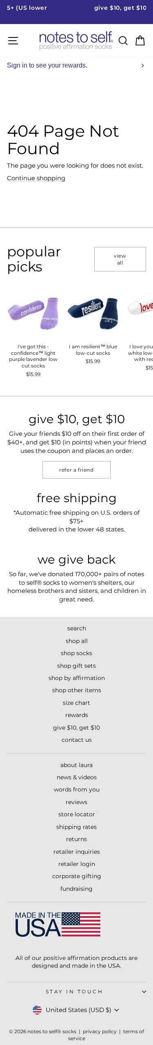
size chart (76, 703)
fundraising (76, 888)
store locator (76, 814)
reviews (76, 802)
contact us (77, 740)
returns (76, 839)
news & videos (77, 777)
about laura (76, 765)
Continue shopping (36, 178)
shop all (77, 641)
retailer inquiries (76, 851)
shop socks (76, 653)
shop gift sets (76, 665)
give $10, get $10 (76, 727)
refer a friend (76, 470)
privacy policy (100, 1031)
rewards (76, 715)
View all (120, 259)
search (76, 628)
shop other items (76, 690)
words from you (77, 789)
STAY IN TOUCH (75, 992)
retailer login (76, 864)
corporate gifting (76, 876)
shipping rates (76, 827)
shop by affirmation (77, 678)
